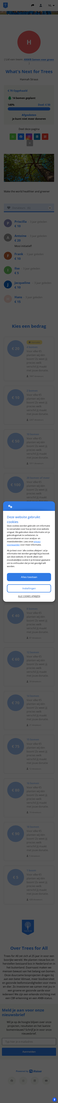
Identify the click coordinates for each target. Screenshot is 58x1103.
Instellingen (29, 588)
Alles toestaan (29, 577)
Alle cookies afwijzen (29, 596)
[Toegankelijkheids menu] (54, 1099)
